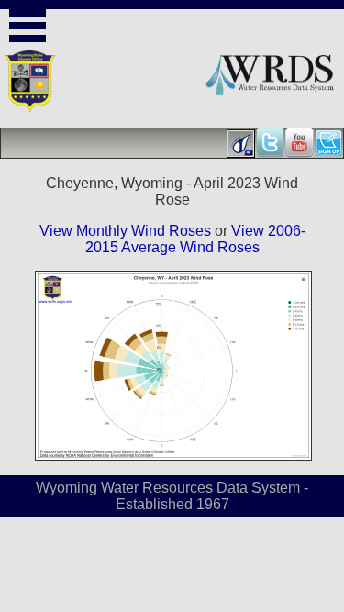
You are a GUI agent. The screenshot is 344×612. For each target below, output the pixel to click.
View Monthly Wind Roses (125, 231)
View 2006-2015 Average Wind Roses (195, 239)
